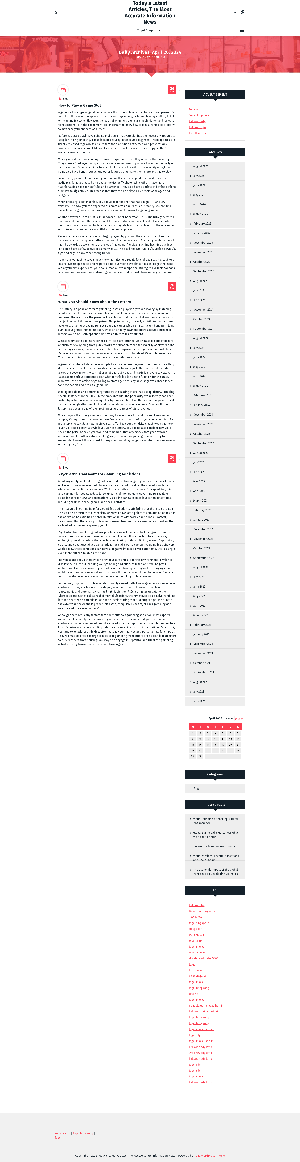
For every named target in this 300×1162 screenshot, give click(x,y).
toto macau (196, 970)
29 (192, 756)
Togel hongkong (83, 1133)
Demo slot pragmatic (202, 911)
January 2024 (201, 405)
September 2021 (203, 672)
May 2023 (199, 481)
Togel (58, 1137)
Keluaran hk (196, 905)
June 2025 (199, 300)
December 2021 (203, 644)
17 (208, 744)
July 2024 (198, 347)
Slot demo (195, 917)
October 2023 (201, 433)
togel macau (197, 1076)
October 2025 (201, 261)
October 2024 (201, 319)
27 (230, 750)
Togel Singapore (148, 30)
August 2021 (200, 682)
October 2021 (201, 663)
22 (192, 750)
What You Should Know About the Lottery (94, 302)
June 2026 (199, 185)
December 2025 (203, 242)
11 (215, 739)
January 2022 (201, 634)
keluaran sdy (197, 121)
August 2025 (200, 281)
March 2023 (200, 500)
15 (192, 744)
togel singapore (199, 923)
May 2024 (199, 367)
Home (138, 57)
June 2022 (199, 586)
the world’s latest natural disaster (214, 846)
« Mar (229, 718)
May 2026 (199, 195)
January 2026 (201, 233)
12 (223, 739)
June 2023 (199, 472)
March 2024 (200, 386)
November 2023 (203, 424)
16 (200, 744)
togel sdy (195, 1064)
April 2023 (199, 491)
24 (207, 750)
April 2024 (199, 376)
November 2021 (203, 653)
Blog (65, 98)
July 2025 (198, 290)
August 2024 (201, 338)
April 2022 (199, 605)
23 (200, 750)
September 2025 (203, 271)
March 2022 (200, 615)
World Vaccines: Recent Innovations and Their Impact (216, 858)
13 (230, 739)
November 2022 (203, 538)
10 (207, 739)
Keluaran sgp (197, 127)
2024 (148, 57)
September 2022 (203, 558)
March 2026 (200, 214)
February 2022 (202, 624)
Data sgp (194, 109)
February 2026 (202, 223)
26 (223, 750)
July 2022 (198, 577)
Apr (172, 90)
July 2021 (198, 691)
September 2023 (203, 443)
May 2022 (199, 596)
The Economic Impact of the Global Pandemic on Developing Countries (215, 871)
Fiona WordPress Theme (209, 1155)
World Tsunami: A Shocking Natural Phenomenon (215, 821)
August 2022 (200, 567)
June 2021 (199, 701)
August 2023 (200, 452)
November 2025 (203, 252)
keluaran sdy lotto (200, 1082)
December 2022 (203, 529)
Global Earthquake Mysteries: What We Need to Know (215, 834)
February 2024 (202, 395)
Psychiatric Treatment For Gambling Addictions (99, 474)
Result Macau (197, 133)
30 (200, 756)
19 (223, 744)
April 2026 (199, 204)
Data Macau (196, 934)
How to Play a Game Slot (79, 105)
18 (215, 744)
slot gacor (195, 929)
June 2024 (199, 357)
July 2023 (198, 462)
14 (238, 739)
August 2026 (201, 166)
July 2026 (198, 175)
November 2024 (203, 309)
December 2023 (203, 414)
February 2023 (202, 510)
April (157, 57)
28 (238, 750)
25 (215, 750)
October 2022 (201, 548)
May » (239, 718)
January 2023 (201, 519)
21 (238, 744)
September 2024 (203, 328)
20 (230, 744)
